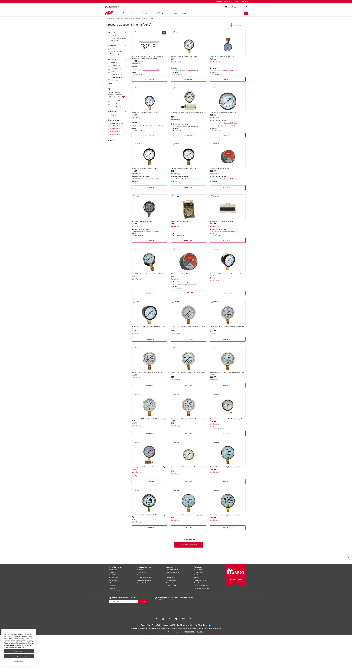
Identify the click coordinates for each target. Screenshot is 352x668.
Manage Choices (18, 661)
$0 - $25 (113, 100)
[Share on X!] (170, 618)
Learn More (231, 580)
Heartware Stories (171, 583)
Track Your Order (142, 572)
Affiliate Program (170, 577)
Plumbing (120, 18)
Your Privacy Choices (201, 625)
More (111, 83)
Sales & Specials (198, 572)
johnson (114, 74)
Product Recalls (141, 583)
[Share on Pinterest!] (176, 618)
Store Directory (113, 580)
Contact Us (140, 569)
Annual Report (198, 583)
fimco (113, 71)
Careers (168, 575)
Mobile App (112, 588)
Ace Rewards (219, 1)
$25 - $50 (114, 103)
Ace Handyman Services (201, 585)
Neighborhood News (200, 580)
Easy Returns (141, 575)
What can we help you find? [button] (182, 13)
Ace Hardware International (202, 588)
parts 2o (114, 80)
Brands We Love (113, 575)
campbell (114, 66)
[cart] (246, 7)
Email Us (200, 632)
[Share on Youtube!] (183, 618)
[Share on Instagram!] (163, 618)
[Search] (246, 13)
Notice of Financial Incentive (15, 645)
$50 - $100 (114, 106)
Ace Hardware (110, 18)
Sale (112, 115)
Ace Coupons (113, 585)
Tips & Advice (198, 569)
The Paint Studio (113, 577)
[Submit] (123, 97)
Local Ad (237, 1)
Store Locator (244, 1)
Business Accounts (228, 1)
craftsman (114, 68)
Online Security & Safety (144, 580)
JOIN (143, 601)
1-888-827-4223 (190, 632)
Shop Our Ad (112, 572)
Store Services (198, 575)
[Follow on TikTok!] (190, 618)
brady (113, 63)
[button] (210, 13)
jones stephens (116, 77)
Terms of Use (145, 625)
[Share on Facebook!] (156, 618)
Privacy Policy (156, 625)
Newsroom (197, 577)
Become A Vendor (171, 585)
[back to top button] (348, 558)
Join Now (240, 580)
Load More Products (189, 545)
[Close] (34, 632)
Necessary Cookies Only (19, 656)
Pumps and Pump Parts (132, 18)
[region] (18, 648)
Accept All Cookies (18, 651)
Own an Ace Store (171, 580)
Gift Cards (112, 583)
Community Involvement (173, 572)
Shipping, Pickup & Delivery (145, 577)
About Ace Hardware (172, 569)
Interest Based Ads (169, 625)
